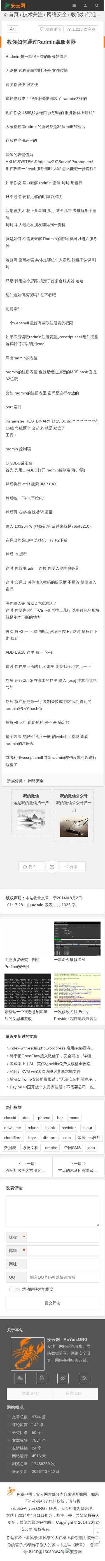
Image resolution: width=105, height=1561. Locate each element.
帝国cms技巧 (89, 1137)
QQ (12, 1277)
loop (91, 1147)
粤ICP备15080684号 (46, 1552)
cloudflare (13, 1137)
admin (38, 905)
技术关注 (33, 14)
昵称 (17, 1237)
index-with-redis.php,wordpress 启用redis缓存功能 (54, 1048)
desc (27, 1117)
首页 (14, 14)
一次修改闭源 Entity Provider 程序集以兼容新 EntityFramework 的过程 (75, 1018)
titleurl (88, 1127)
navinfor (69, 1127)
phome (44, 1117)
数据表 (10, 1147)
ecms (74, 1117)
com (67, 1137)
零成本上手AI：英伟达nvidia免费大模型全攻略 (50, 1063)
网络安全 (57, 14)
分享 (74, 867)
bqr (60, 1117)
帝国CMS (72, 1147)
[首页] (97, 1522)
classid (10, 1117)
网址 (13, 1264)
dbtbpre (50, 1137)
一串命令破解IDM (69, 959)
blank (50, 1127)
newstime (12, 1127)
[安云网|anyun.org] (74, 1552)
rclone (33, 1127)
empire (51, 1147)
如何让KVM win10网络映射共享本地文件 (45, 1071)
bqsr (32, 1137)
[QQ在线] (41, 1378)
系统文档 (30, 1147)
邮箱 (17, 1251)
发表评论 (52, 29)
